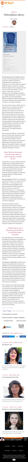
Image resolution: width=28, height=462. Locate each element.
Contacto (14, 450)
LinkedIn (23, 336)
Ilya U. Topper (14, 19)
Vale (14, 459)
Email (17, 336)
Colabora (21, 450)
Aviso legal (20, 446)
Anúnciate (7, 450)
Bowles (12, 333)
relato (21, 333)
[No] (26, 457)
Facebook (5, 336)
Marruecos (16, 333)
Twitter (11, 336)
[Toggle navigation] (2, 6)
